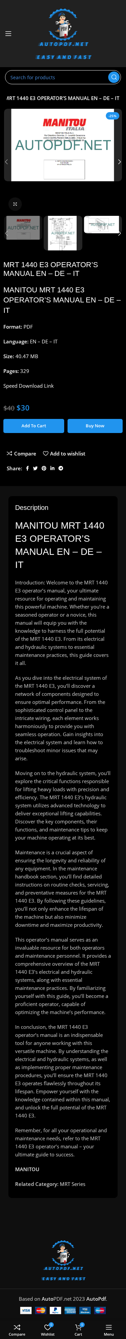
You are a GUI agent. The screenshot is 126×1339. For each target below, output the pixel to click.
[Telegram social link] (60, 468)
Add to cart (34, 426)
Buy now (95, 426)
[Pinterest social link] (44, 468)
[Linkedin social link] (52, 468)
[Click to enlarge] (15, 204)
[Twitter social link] (35, 468)
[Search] (114, 77)
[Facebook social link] (27, 468)
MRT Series (72, 1184)
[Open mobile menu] (8, 33)
